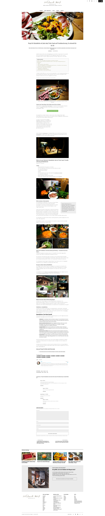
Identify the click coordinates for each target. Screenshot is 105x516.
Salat (47, 372)
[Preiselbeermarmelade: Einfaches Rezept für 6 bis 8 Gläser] (29, 456)
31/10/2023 (50, 50)
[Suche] (99, 1)
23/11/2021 (43, 380)
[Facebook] (67, 362)
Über (37, 359)
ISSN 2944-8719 (35, 514)
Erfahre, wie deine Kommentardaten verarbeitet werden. (59, 435)
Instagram (89, 1)
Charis (41, 361)
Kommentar (38, 410)
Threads (96, 1)
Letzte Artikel (40, 359)
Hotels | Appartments (47, 10)
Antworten (41, 385)
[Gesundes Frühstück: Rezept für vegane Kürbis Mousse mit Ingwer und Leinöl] (60, 456)
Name (37, 421)
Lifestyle (57, 10)
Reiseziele (41, 10)
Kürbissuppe (45, 133)
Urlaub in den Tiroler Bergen (47, 105)
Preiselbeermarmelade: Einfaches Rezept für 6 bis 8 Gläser (28, 462)
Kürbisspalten (38, 134)
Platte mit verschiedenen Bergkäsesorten (52, 271)
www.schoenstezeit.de (48, 362)
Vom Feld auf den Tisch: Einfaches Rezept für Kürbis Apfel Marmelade (60, 441)
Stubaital (41, 107)
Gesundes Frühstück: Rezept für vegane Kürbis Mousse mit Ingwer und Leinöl (59, 462)
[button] (47, 231)
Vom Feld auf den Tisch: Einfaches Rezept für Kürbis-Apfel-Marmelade (52, 351)
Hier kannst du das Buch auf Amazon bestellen (64, 478)
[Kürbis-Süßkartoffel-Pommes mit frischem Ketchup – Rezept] (75, 456)
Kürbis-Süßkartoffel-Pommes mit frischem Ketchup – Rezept (74, 462)
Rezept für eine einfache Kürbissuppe (43, 461)
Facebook (87, 1)
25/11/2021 (46, 388)
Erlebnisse (62, 10)
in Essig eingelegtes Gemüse (43, 273)
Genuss (53, 10)
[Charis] (38, 364)
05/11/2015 (46, 399)
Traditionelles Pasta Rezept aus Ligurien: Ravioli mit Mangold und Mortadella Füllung (43, 442)
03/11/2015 (46, 394)
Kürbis (42, 372)
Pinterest (92, 1)
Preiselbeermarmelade (58, 172)
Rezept (45, 372)
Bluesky (94, 1)
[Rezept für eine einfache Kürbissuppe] (44, 456)
